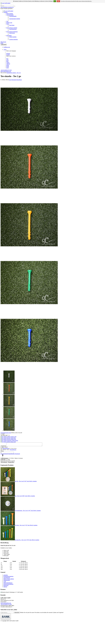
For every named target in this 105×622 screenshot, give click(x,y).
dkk (7, 65)
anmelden (5, 575)
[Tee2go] (3, 457)
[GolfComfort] (5, 3)
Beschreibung (4, 462)
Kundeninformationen (8, 576)
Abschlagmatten (10, 14)
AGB (4, 581)
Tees (7, 21)
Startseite (9, 72)
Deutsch (8, 53)
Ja (54, 1)
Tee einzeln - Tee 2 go (16, 72)
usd (7, 61)
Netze (7, 24)
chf (8, 63)
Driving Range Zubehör (11, 27)
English (8, 54)
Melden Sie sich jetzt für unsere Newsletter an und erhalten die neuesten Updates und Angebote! (42, 612)
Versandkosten (13, 449)
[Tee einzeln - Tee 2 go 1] (29, 137)
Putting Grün (9, 22)
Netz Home (11, 25)
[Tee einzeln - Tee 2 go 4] (29, 311)
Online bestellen (12, 36)
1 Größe (3, 434)
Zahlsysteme (12, 33)
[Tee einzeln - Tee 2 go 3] (29, 253)
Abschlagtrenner (13, 29)
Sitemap (5, 586)
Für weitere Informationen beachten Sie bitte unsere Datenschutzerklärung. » (76, 1)
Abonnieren (17, 612)
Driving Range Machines (12, 31)
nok (7, 66)
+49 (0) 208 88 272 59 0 (6, 70)
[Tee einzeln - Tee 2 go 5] (29, 368)
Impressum (5, 585)
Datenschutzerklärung (8, 584)
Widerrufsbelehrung (7, 582)
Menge (2, 451)
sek (7, 67)
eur (7, 58)
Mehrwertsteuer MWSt (8, 579)
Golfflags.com (6, 47)
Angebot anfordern (13, 39)
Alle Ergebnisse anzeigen (7, 7)
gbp (7, 60)
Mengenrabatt (6, 448)
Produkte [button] (5, 12)
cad (7, 62)
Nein (58, 1)
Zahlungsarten (6, 580)
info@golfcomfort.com (6, 71)
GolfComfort (3, 44)
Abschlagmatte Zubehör (14, 18)
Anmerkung (3, 445)
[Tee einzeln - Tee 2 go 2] (29, 195)
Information (9, 35)
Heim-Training (9, 13)
